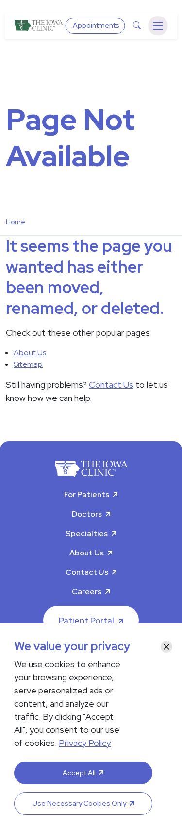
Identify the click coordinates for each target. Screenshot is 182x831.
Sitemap (28, 364)
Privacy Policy (85, 742)
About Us (30, 352)
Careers (86, 592)
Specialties (87, 533)
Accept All (79, 772)
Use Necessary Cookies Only (79, 803)
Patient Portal (86, 620)
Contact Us (111, 384)
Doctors (87, 514)
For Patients (86, 494)
